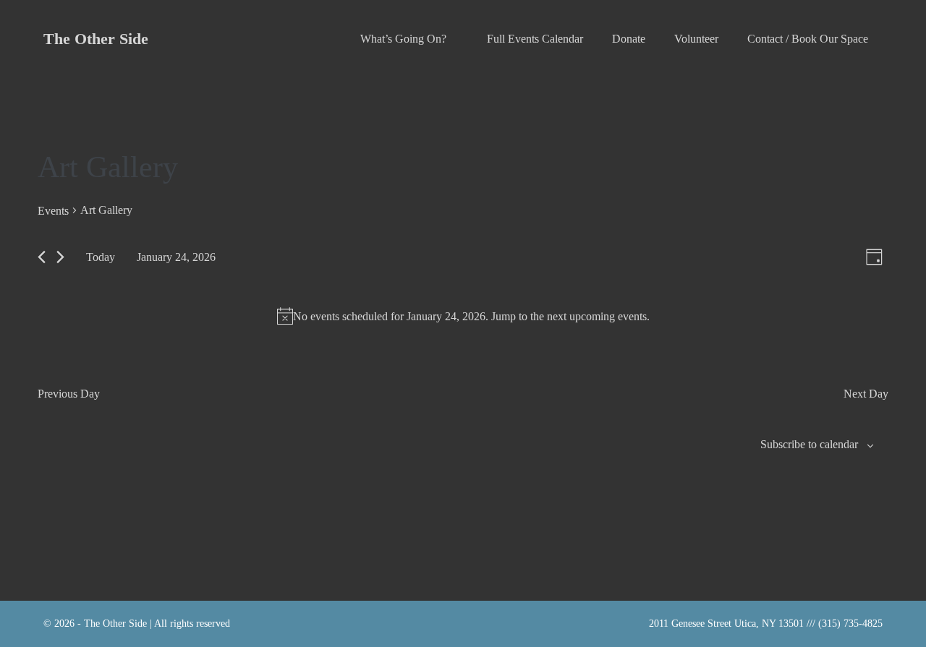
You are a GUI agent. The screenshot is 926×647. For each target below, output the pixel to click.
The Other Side (95, 39)
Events (53, 211)
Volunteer (696, 39)
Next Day (866, 393)
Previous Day (69, 393)
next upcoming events (597, 316)
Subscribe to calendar (809, 444)
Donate (628, 39)
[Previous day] (42, 257)
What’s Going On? (404, 39)
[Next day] (60, 257)
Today (100, 257)
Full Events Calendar (535, 39)
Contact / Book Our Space (807, 39)
